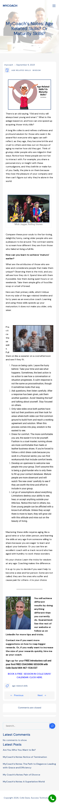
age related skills (21, 70)
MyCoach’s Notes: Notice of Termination (25, 756)
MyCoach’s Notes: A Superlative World (24, 781)
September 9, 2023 (25, 65)
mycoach (8, 65)
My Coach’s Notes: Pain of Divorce (21, 774)
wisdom (37, 70)
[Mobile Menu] (54, 6)
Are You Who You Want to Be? (19, 749)
